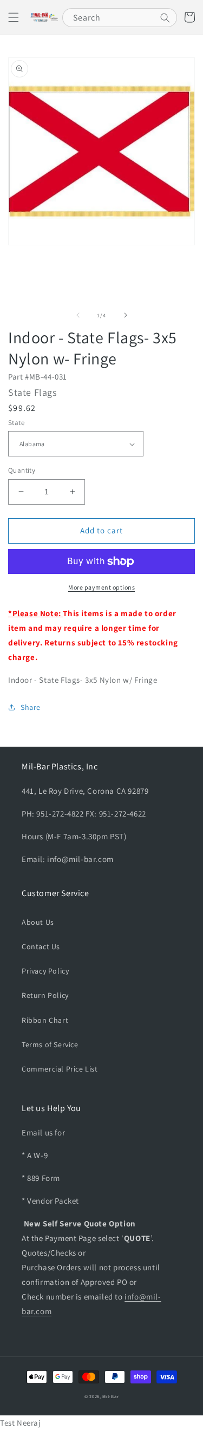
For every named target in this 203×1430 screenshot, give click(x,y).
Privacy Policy (45, 971)
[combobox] (119, 17)
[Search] (165, 18)
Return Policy (45, 995)
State (16, 422)
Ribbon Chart (45, 1020)
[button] (13, 17)
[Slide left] (78, 315)
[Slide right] (125, 315)
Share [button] (31, 707)
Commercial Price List (60, 1069)
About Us (38, 922)
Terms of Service (50, 1044)
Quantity (21, 470)
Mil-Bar (110, 1396)
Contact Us (41, 946)
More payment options (101, 587)
